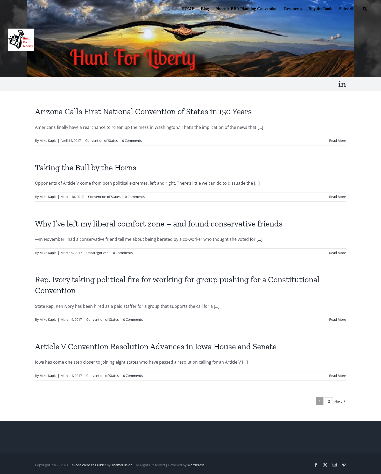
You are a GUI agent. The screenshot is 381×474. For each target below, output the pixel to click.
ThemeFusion (121, 465)
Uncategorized (97, 252)
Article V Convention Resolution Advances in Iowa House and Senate (156, 346)
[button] (365, 8)
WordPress (195, 465)
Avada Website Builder (89, 465)
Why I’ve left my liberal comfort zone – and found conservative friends (159, 224)
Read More (337, 140)
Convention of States (101, 140)
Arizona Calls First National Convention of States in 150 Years (143, 111)
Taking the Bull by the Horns (85, 167)
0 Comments (132, 140)
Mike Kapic (48, 140)
